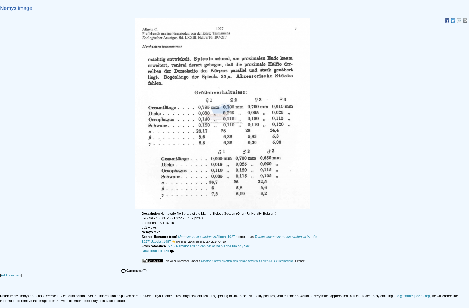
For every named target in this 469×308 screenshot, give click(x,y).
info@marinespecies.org (412, 296)
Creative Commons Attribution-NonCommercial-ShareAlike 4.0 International (247, 260)
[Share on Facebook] (447, 20)
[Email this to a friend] (465, 20)
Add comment (11, 275)
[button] (173, 241)
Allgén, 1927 (206, 237)
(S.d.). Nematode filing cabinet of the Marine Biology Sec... (209, 246)
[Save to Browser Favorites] (459, 20)
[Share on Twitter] (453, 20)
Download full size (155, 251)
